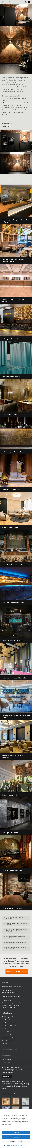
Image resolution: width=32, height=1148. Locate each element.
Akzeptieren (16, 1132)
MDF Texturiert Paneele (9, 1038)
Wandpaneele (6, 103)
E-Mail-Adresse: (7, 1059)
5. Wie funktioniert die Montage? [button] (16, 942)
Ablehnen (16, 1137)
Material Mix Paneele (8, 1032)
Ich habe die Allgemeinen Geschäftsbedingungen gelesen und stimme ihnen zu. (14, 1070)
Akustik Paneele (7, 1047)
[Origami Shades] (25, 1101)
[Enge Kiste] (6, 1101)
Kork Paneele (6, 1029)
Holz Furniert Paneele (9, 1023)
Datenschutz (17, 1145)
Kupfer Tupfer (6, 126)
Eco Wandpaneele (8, 1017)
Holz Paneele (6, 1020)
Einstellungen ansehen (16, 1141)
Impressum (23, 1145)
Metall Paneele (7, 1035)
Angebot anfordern (17, 971)
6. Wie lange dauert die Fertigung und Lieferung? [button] (16, 948)
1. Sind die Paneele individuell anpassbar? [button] (15, 918)
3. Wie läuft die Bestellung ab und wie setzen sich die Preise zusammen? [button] (16, 930)
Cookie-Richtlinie (10, 1145)
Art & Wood (5, 1044)
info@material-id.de (13, 992)
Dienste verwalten (15, 1127)
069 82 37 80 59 (10, 1007)
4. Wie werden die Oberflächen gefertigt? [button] (15, 937)
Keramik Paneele (7, 1041)
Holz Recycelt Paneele (9, 1026)
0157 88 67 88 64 (10, 990)
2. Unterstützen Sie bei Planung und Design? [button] (17, 924)
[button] (29, 1111)
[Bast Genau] (16, 1101)
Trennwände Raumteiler (9, 1050)
